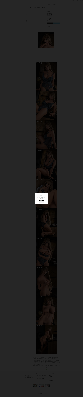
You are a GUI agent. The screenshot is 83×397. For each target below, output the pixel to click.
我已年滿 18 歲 (41, 200)
